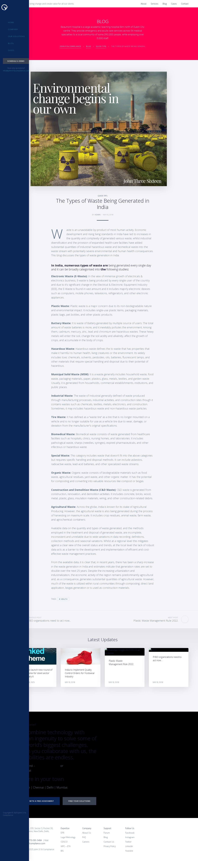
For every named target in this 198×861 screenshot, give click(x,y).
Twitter (128, 841)
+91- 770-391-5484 (48, 766)
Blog (165, 3)
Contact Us (109, 841)
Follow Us (129, 828)
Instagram (130, 837)
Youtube (129, 850)
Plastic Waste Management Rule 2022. (121, 662)
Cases (174, 3)
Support (107, 828)
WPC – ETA (65, 846)
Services (154, 3)
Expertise (65, 828)
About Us (86, 832)
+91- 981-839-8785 (76, 766)
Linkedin (129, 846)
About (143, 3)
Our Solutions (16, 36)
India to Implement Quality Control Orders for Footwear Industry (80, 673)
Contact (184, 3)
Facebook (130, 832)
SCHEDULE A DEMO (15, 61)
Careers (85, 841)
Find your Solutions (79, 801)
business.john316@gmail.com (51, 771)
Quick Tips (102, 195)
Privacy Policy (110, 846)
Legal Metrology (68, 837)
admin (97, 214)
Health (64, 599)
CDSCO (64, 841)
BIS (62, 850)
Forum (107, 832)
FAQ (84, 837)
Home (11, 22)
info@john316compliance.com (16, 70)
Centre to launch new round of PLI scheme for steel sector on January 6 (36, 673)
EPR (62, 832)
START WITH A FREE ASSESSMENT (38, 801)
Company (13, 29)
